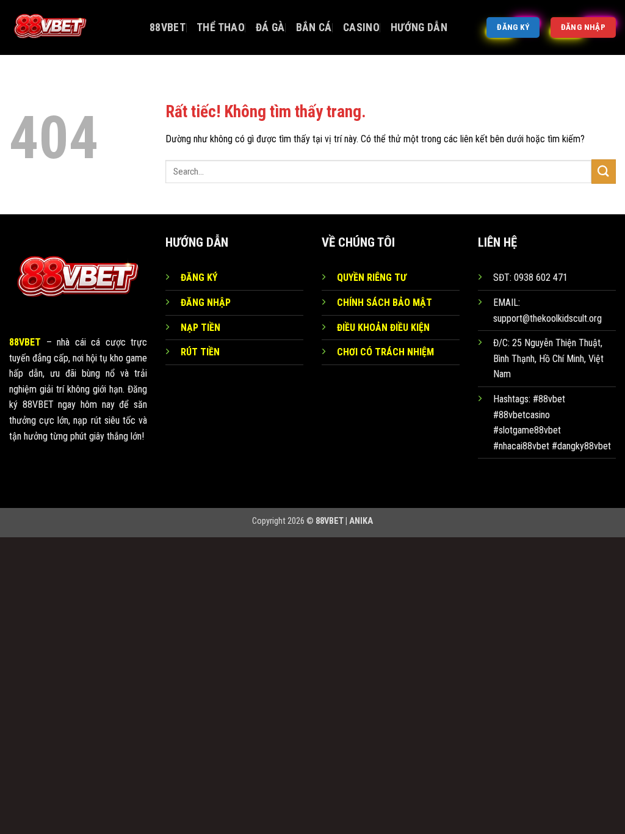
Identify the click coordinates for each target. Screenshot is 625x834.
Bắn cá (314, 27)
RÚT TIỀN (200, 352)
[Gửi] (603, 171)
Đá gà (270, 27)
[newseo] (70, 27)
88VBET (168, 27)
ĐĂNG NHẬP (206, 302)
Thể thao (221, 27)
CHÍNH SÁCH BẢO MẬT (384, 302)
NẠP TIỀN (200, 327)
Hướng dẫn (419, 27)
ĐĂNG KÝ (199, 277)
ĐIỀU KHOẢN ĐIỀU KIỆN (383, 327)
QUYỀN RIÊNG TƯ (371, 277)
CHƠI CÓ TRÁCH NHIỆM (385, 352)
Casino (361, 27)
